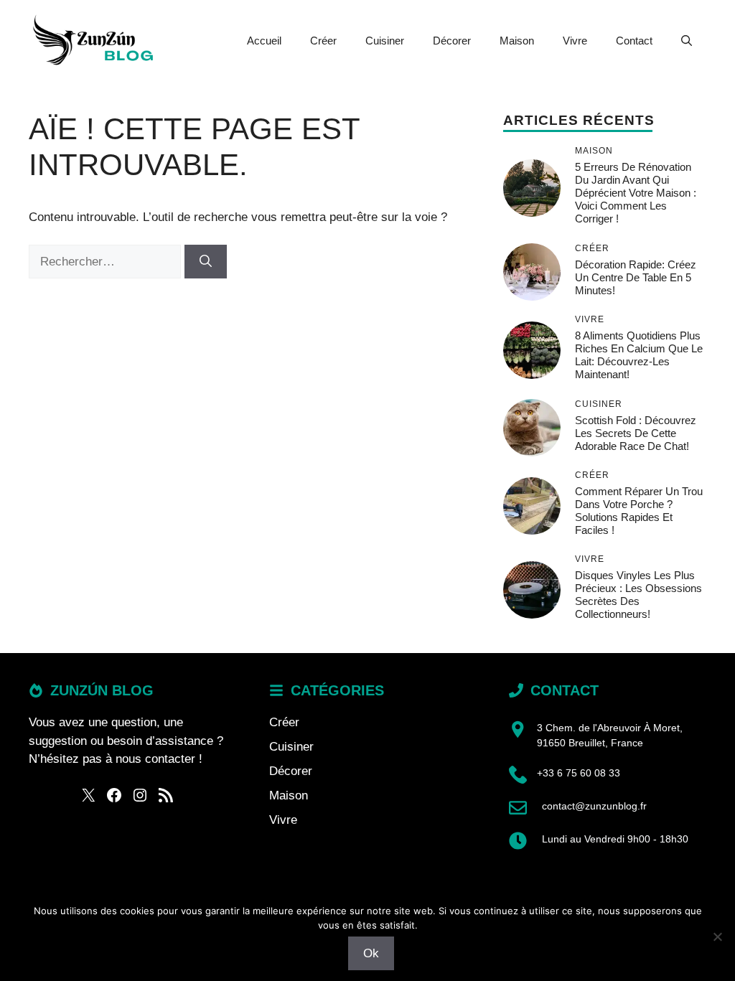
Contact (634, 40)
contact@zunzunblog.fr (594, 806)
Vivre (575, 40)
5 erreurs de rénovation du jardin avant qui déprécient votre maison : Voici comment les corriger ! (635, 193)
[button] (686, 40)
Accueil (264, 40)
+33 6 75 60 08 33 (578, 773)
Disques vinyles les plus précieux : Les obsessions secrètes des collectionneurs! (638, 594)
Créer (323, 40)
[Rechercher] (205, 262)
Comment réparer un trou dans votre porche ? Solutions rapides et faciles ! (639, 510)
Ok (371, 953)
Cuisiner (384, 40)
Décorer (452, 40)
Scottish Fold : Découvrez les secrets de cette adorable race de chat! (635, 433)
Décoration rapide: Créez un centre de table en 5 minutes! (635, 277)
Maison (517, 40)
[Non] (717, 936)
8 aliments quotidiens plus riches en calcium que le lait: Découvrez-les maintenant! (639, 354)
